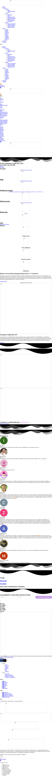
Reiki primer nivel (11, 17)
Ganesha (7, 37)
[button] (26, 44)
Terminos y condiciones (11, 600)
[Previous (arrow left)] (0, 758)
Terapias (6, 9)
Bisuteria (7, 36)
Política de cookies (9, 675)
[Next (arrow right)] (1, 758)
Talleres (6, 22)
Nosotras (4, 40)
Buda (6, 39)
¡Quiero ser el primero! (43, 597)
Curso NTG (10, 21)
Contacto (4, 42)
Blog (6, 669)
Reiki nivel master (11, 20)
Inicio (4, 6)
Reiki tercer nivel (11, 19)
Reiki (9, 10)
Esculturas (7, 38)
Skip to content (3, 759)
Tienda (4, 28)
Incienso (6, 31)
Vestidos (6, 35)
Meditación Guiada (6, 190)
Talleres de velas (11, 27)
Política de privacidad (9, 676)
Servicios (4, 7)
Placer (6, 34)
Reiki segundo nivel (12, 18)
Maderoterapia (5, 201)
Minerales (7, 32)
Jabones (6, 30)
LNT (9, 12)
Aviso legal (7, 673)
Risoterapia (4, 212)
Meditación (10, 14)
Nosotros (7, 668)
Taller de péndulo (11, 25)
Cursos (6, 13)
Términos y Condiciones (10, 677)
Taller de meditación (12, 23)
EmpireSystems (29, 754)
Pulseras (6, 29)
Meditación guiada (11, 11)
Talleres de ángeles (11, 26)
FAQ (6, 670)
